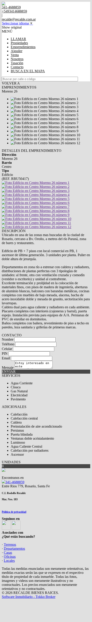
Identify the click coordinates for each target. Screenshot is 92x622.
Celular (7, 349)
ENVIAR (9, 371)
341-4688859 (14, 482)
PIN (5, 353)
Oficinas (10, 556)
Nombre (7, 339)
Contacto (17, 67)
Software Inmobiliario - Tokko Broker (28, 597)
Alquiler (16, 51)
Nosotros (17, 59)
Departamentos (14, 548)
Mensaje (8, 367)
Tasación (17, 63)
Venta (15, 55)
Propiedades (19, 43)
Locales (9, 560)
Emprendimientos (23, 47)
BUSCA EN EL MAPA (28, 71)
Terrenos (10, 544)
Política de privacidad (14, 511)
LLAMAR (18, 39)
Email (6, 358)
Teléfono (8, 344)
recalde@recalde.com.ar (19, 19)
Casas (8, 552)
